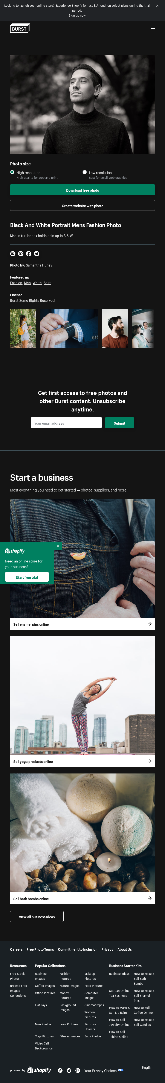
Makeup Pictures (90, 976)
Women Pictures (90, 1014)
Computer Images (91, 995)
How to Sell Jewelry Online (119, 1022)
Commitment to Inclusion (77, 949)
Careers (16, 949)
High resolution (28, 172)
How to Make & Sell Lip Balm (119, 1010)
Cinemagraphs (94, 1004)
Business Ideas (119, 973)
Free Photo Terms (40, 949)
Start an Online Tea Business (119, 993)
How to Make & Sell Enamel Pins (144, 995)
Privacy (107, 949)
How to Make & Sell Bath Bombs (144, 978)
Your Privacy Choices (100, 1070)
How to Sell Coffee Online (143, 1010)
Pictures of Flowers (91, 1026)
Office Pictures (45, 992)
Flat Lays (41, 1004)
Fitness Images (70, 1036)
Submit (119, 422)
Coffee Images (45, 985)
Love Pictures (69, 1023)
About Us (125, 949)
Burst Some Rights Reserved (32, 300)
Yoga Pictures (44, 1036)
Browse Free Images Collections (18, 990)
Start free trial (27, 577)
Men (27, 282)
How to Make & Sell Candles (144, 1022)
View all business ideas (37, 916)
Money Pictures (65, 995)
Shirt (47, 282)
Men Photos (43, 1023)
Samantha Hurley (39, 264)
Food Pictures (93, 985)
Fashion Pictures (65, 976)
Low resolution (100, 172)
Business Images (41, 976)
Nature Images (69, 985)
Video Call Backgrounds (44, 1045)
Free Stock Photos (17, 976)
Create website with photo (82, 205)
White (37, 282)
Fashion (16, 282)
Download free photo (82, 190)
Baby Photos (92, 1036)
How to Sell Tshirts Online (118, 1034)
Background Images (68, 1007)
